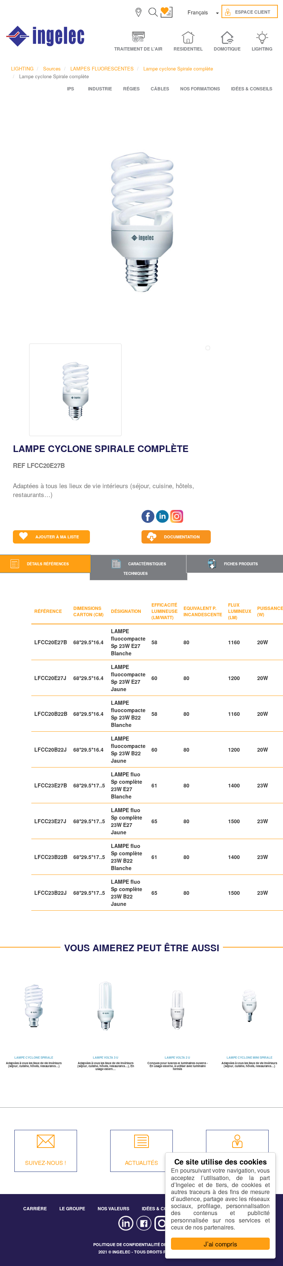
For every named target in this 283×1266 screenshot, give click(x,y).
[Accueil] (45, 36)
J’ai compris (220, 1243)
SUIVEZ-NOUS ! (45, 1162)
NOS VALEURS (113, 1208)
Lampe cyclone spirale (33, 1057)
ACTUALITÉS (141, 1162)
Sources (52, 68)
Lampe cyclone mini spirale (249, 1057)
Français (198, 12)
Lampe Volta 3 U (105, 1057)
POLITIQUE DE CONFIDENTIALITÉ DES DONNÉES (141, 1244)
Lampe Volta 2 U (177, 1057)
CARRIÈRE (35, 1208)
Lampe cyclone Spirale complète (178, 68)
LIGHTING (22, 68)
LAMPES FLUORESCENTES (102, 68)
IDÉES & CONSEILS (162, 1208)
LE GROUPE (72, 1208)
